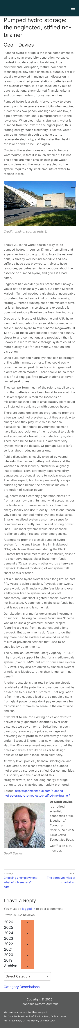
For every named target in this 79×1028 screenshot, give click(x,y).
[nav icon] (73, 8)
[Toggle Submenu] (27, 922)
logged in (28, 908)
